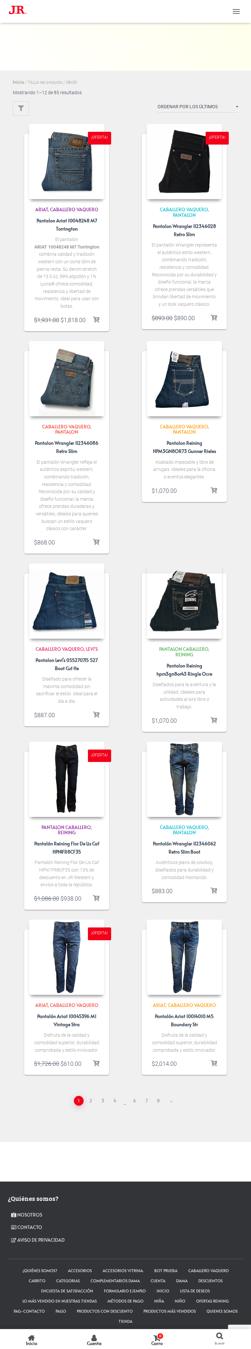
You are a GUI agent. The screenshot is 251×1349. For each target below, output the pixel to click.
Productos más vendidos (169, 1311)
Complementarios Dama (115, 1280)
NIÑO (180, 1301)
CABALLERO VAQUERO (74, 209)
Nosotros (29, 1215)
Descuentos (210, 1280)
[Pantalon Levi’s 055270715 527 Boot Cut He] (66, 601)
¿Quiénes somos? (40, 1270)
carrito (37, 1280)
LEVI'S (92, 649)
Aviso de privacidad (40, 1240)
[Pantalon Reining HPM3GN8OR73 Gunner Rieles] (184, 378)
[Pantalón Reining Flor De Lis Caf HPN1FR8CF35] (66, 779)
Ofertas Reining (212, 1301)
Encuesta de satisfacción (67, 1290)
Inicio (18, 82)
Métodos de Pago (125, 1301)
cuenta (158, 1280)
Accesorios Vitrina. (123, 1270)
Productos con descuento (105, 1311)
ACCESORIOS (80, 1270)
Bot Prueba (165, 1270)
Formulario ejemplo (125, 1290)
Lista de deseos (195, 1290)
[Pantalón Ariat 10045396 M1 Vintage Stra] (66, 957)
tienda (125, 1321)
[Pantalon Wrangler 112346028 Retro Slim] (184, 161)
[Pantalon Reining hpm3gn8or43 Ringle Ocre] (184, 601)
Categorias (68, 1280)
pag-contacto (29, 1311)
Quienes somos (222, 1311)
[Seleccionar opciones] (96, 320)
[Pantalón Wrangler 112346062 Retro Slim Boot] (184, 779)
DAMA (182, 1280)
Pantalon (184, 215)
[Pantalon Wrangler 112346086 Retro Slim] (66, 378)
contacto (29, 1227)
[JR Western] (20, 11)
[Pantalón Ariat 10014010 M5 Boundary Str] (184, 957)
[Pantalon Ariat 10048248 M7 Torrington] (66, 161)
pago (61, 1311)
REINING (184, 654)
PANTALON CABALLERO (183, 649)
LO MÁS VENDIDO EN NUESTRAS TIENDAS (60, 1301)
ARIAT (41, 209)
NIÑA (159, 1301)
